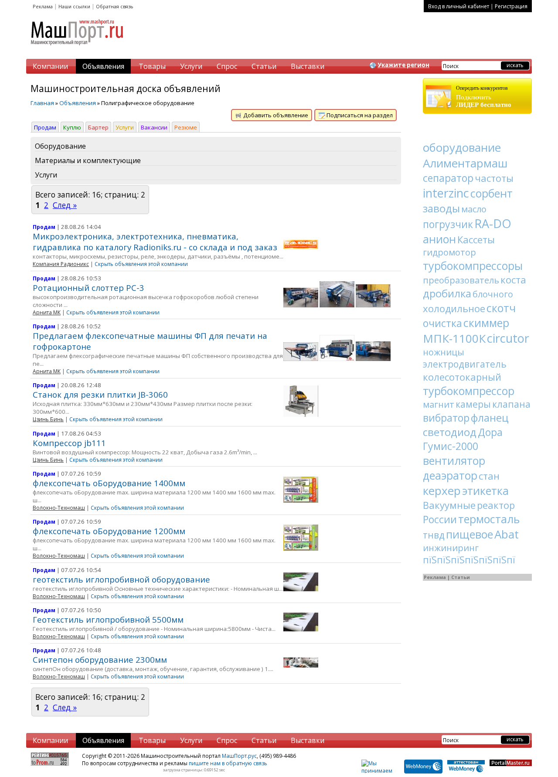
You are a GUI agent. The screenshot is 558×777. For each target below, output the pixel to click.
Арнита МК (47, 312)
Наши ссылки (74, 6)
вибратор (446, 418)
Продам (45, 127)
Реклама (43, 6)
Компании (50, 66)
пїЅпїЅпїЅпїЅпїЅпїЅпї (469, 560)
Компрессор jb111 (69, 442)
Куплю (72, 127)
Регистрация (511, 6)
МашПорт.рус (239, 756)
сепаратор (448, 178)
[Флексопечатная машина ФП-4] (337, 359)
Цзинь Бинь (48, 419)
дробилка (447, 293)
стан (489, 475)
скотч (501, 307)
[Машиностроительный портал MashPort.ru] (77, 49)
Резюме (185, 127)
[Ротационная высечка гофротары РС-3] (337, 305)
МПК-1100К (454, 338)
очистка (442, 323)
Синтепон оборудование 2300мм (100, 659)
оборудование (462, 147)
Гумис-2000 (450, 446)
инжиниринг (451, 548)
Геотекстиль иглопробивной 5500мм (108, 619)
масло (474, 209)
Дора (490, 432)
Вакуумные (449, 504)
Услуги (191, 66)
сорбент (491, 193)
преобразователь (461, 280)
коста (513, 279)
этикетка (485, 490)
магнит (438, 404)
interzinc (446, 193)
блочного (493, 294)
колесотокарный (462, 376)
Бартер (98, 127)
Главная (42, 103)
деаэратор (450, 475)
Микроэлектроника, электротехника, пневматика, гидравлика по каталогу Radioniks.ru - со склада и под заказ (155, 241)
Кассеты (476, 239)
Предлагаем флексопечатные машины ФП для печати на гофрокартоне (150, 341)
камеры (473, 404)
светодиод (449, 432)
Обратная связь (114, 6)
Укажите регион (403, 65)
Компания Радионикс (61, 264)
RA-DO (492, 223)
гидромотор (449, 252)
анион (439, 239)
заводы (441, 208)
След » (65, 205)
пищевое (469, 534)
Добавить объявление (275, 115)
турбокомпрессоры (473, 265)
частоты (494, 177)
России (440, 519)
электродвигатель (465, 364)
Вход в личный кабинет (458, 6)
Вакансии (154, 127)
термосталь (489, 518)
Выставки (307, 66)
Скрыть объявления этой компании (141, 264)
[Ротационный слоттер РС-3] (300, 305)
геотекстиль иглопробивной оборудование (121, 579)
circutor (508, 338)
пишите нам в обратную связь (228, 763)
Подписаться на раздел (359, 115)
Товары (152, 66)
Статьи (264, 66)
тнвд (434, 535)
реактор (496, 504)
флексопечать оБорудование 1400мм (109, 482)
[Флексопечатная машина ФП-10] (300, 359)
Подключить (483, 96)
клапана (511, 404)
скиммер (486, 322)
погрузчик (448, 224)
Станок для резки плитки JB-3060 (100, 394)
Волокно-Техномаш (59, 507)
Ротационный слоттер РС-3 (88, 287)
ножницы (443, 352)
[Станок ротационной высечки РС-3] (373, 305)
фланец (490, 417)
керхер (442, 490)
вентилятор (454, 460)
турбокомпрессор (468, 390)
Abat (506, 534)
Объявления (103, 66)
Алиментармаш (465, 163)
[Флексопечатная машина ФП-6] (373, 359)
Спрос (227, 66)
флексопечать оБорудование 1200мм (109, 530)
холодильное (454, 308)
